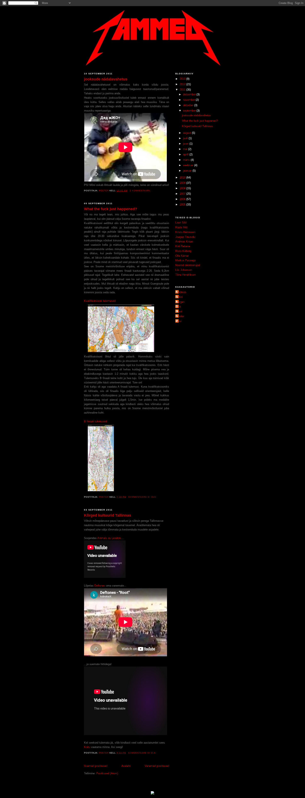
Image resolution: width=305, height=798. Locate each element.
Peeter (180, 316)
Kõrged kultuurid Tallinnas (107, 515)
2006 (183, 199)
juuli (186, 138)
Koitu (87, 747)
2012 (183, 84)
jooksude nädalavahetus (105, 79)
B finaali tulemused (95, 421)
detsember (189, 94)
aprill (186, 154)
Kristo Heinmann (185, 232)
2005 (183, 204)
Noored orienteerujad (187, 265)
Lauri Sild (181, 222)
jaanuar (188, 170)
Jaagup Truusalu (185, 236)
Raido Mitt (181, 227)
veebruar (188, 165)
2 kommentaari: (140, 190)
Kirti (178, 306)
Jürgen (180, 301)
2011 (183, 89)
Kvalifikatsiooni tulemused (100, 300)
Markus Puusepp (185, 260)
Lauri (179, 311)
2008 (183, 188)
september (189, 110)
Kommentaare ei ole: (143, 497)
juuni (186, 143)
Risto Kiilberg (183, 251)
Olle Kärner (182, 255)
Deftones (99, 585)
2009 (183, 182)
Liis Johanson (183, 269)
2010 (183, 177)
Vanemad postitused (157, 765)
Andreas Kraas (184, 241)
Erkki (179, 296)
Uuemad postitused (95, 765)
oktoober (188, 105)
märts (187, 159)
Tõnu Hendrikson (185, 274)
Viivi (179, 321)
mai (185, 149)
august (187, 132)
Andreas (181, 292)
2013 (183, 78)
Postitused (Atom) (107, 773)
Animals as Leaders (109, 538)
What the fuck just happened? (110, 209)
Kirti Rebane (182, 246)
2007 (183, 193)
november (189, 99)
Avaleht (126, 765)
